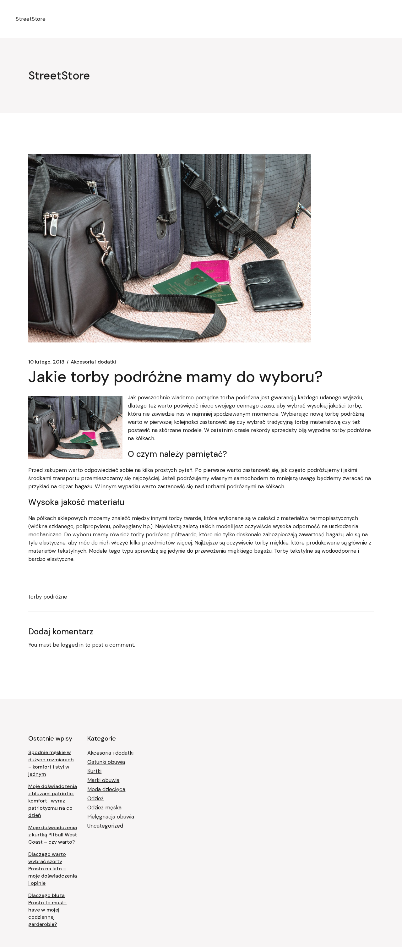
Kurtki (94, 771)
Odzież (95, 798)
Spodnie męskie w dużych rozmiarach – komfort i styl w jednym (51, 763)
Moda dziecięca (106, 789)
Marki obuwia (103, 780)
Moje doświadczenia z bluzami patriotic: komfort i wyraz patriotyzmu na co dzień (52, 800)
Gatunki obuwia (106, 761)
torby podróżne (47, 596)
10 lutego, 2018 (46, 362)
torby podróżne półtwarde (164, 534)
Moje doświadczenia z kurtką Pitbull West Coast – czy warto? (52, 834)
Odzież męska (104, 807)
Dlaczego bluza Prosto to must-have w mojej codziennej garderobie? (47, 910)
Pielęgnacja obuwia (110, 816)
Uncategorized (105, 825)
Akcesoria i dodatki (93, 362)
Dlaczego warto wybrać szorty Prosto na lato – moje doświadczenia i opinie (52, 868)
